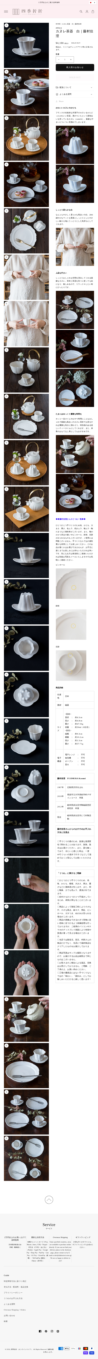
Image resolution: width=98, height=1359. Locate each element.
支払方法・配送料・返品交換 (16, 1287)
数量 (57, 54)
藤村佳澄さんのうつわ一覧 (70, 519)
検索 (6, 1321)
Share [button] (61, 101)
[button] (6, 11)
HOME (58, 24)
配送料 (65, 47)
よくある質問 (9, 1304)
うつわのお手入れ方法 (13, 1298)
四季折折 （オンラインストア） (21, 1349)
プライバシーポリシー (13, 1293)
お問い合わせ (9, 1316)
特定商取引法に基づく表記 (15, 1281)
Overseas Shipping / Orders (15, 1310)
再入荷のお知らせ (75, 67)
